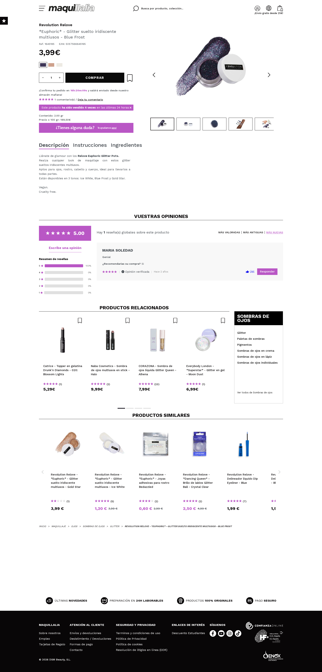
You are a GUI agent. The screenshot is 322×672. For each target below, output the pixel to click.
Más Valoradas (229, 232)
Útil (251, 271)
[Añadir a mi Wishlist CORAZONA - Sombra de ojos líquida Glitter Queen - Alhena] (158, 320)
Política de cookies (129, 644)
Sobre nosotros (50, 633)
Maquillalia (49, 625)
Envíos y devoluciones (85, 633)
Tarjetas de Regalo (52, 644)
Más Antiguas (253, 232)
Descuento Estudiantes (188, 633)
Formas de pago (81, 644)
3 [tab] (138, 408)
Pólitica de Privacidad (131, 638)
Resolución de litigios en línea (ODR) (141, 649)
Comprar (62, 396)
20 (77, 90)
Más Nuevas (274, 232)
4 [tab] (147, 408)
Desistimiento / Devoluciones (90, 638)
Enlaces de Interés (188, 625)
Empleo (44, 638)
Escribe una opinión (65, 248)
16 (71, 90)
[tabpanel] (211, 69)
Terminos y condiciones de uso (138, 633)
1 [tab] (121, 408)
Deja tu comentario (90, 99)
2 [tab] (130, 408)
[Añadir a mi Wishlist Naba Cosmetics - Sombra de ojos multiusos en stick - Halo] (110, 320)
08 (84, 90)
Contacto (76, 649)
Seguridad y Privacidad (135, 625)
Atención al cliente (87, 625)
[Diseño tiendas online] (273, 656)
